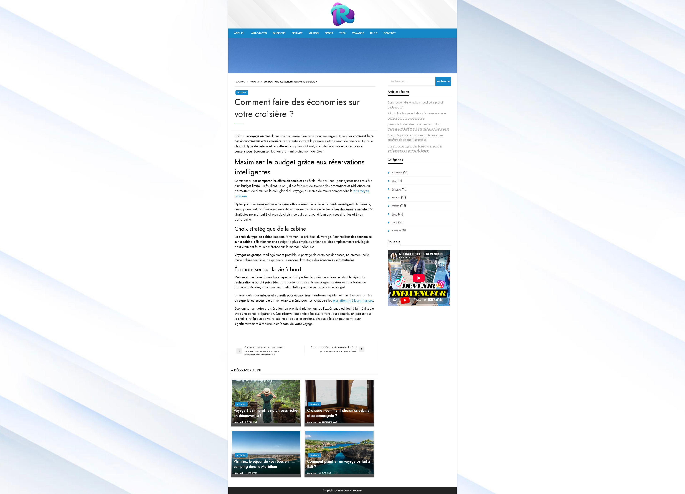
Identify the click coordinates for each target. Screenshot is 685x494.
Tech (342, 33)
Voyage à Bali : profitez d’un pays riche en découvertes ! (265, 413)
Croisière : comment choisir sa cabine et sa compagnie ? (338, 413)
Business (279, 33)
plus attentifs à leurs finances (353, 300)
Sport (329, 33)
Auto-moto (259, 33)
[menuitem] (239, 33)
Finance (297, 33)
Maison (314, 33)
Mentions (357, 490)
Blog (373, 33)
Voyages (358, 33)
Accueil (239, 33)
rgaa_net (238, 422)
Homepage (240, 81)
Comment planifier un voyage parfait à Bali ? (338, 464)
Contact (390, 33)
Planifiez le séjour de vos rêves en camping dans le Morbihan (261, 464)
